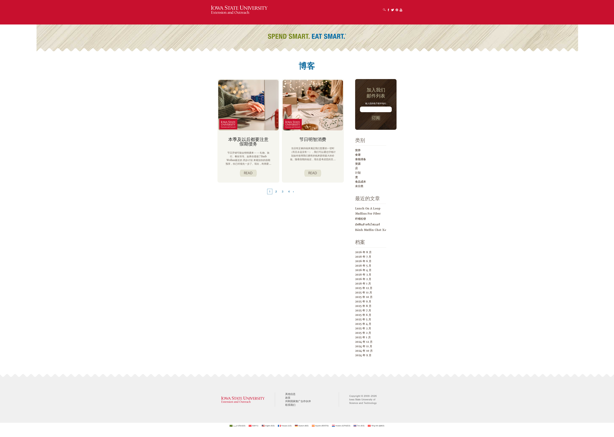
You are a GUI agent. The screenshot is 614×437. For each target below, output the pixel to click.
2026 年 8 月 (363, 252)
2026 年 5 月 (363, 265)
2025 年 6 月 (363, 315)
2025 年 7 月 (363, 310)
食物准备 (360, 159)
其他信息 (290, 394)
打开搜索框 (384, 9)
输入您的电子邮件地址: (375, 103)
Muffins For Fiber (368, 213)
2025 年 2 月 (363, 333)
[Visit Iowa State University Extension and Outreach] (243, 400)
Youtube (401, 9)
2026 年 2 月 (363, 279)
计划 (358, 172)
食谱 (358, 154)
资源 (358, 163)
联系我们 (290, 405)
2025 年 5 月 (363, 319)
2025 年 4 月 (363, 324)
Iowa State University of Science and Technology (363, 401)
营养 (358, 150)
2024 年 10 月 (364, 351)
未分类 (359, 186)
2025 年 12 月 (363, 288)
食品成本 (360, 181)
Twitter (392, 9)
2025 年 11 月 (363, 292)
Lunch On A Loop (367, 208)
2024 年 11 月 (363, 346)
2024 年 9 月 (363, 355)
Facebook (388, 9)
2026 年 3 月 (363, 274)
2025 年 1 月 (363, 337)
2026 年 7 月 (363, 256)
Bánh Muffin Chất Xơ (370, 230)
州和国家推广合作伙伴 (298, 401)
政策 (287, 397)
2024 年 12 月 (364, 342)
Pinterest (397, 9)
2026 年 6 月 (363, 261)
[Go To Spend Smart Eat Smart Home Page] (239, 10)
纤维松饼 (360, 219)
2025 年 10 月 (364, 297)
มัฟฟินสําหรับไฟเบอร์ (367, 224)
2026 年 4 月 (363, 270)
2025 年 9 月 (363, 301)
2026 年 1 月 (363, 283)
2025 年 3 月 (363, 328)
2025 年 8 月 (363, 306)
